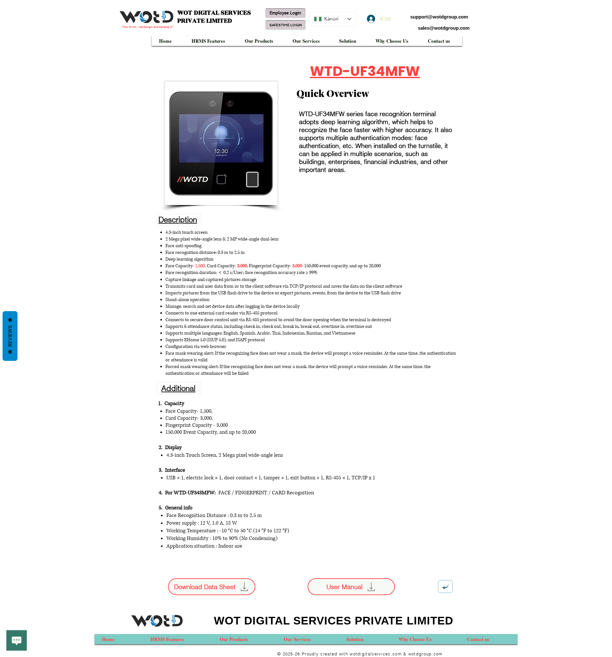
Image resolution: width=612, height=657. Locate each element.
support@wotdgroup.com (439, 16)
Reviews (10, 336)
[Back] (445, 586)
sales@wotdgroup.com (444, 28)
